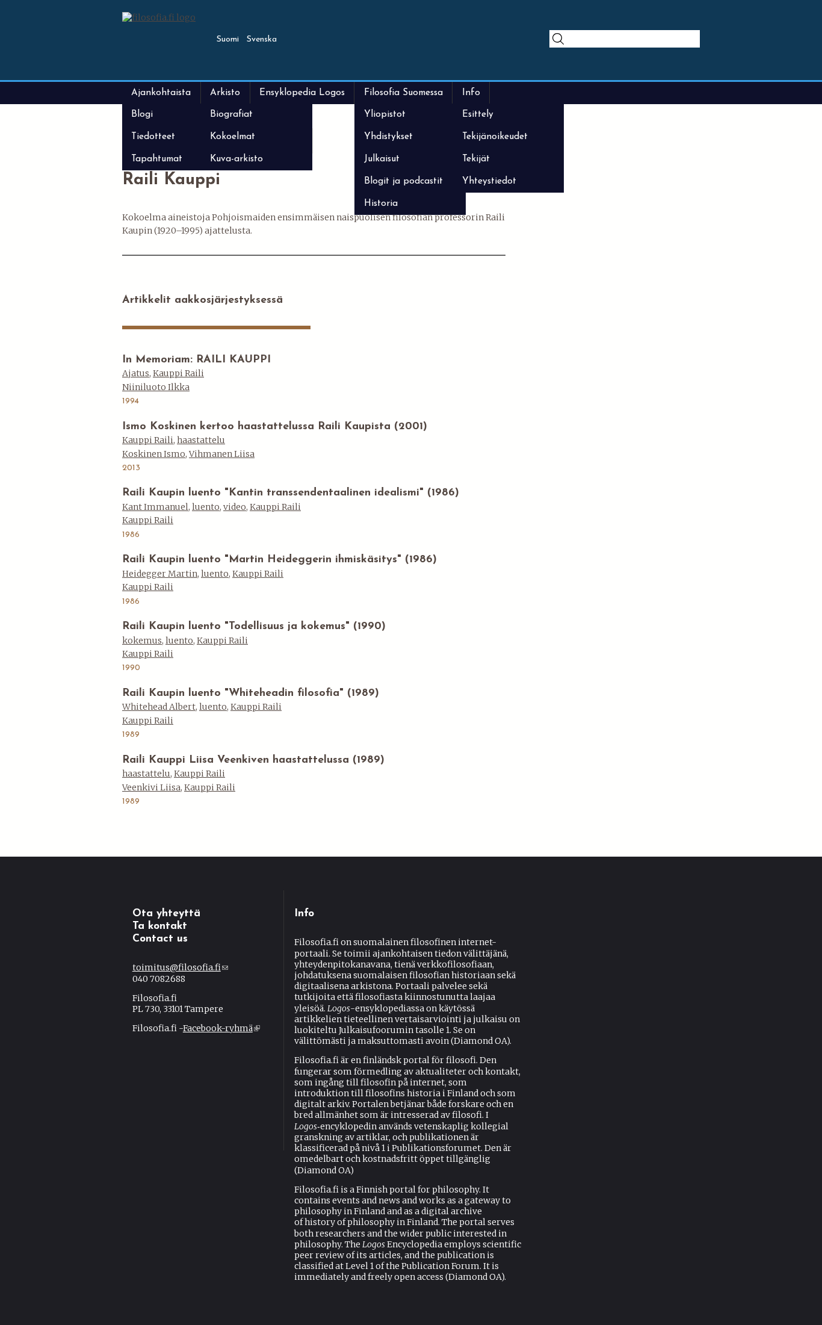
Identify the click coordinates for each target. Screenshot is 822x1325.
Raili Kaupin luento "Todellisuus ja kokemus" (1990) (254, 626)
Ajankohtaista (161, 93)
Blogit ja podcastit (403, 181)
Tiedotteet (153, 136)
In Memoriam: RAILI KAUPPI (196, 360)
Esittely (477, 114)
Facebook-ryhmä (220, 1028)
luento (206, 506)
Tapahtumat (156, 159)
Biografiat (231, 114)
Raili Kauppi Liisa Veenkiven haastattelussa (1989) (253, 760)
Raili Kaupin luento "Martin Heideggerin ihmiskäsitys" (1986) (279, 559)
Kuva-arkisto (236, 159)
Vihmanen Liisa (222, 453)
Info (471, 93)
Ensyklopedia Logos (302, 93)
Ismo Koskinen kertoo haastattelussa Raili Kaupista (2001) (274, 426)
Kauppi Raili (178, 373)
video (234, 506)
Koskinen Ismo (153, 453)
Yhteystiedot (489, 181)
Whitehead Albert (159, 706)
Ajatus (135, 373)
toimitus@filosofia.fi (180, 967)
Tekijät (476, 159)
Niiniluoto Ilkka (156, 387)
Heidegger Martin (159, 573)
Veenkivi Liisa (151, 787)
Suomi (228, 39)
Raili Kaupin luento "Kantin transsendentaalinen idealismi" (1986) (290, 493)
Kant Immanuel (155, 506)
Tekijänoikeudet (495, 136)
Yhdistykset (388, 136)
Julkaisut (382, 159)
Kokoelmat (232, 136)
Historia (381, 203)
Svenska (262, 39)
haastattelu (201, 440)
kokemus (142, 640)
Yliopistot (385, 114)
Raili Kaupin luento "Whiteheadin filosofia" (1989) (250, 693)
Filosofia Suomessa (403, 93)
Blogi (142, 114)
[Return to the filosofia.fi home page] (159, 17)
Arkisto (225, 93)
